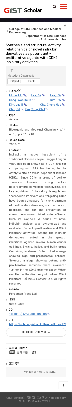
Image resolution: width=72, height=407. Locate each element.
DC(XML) (16, 81)
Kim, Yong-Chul (35, 109)
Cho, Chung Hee (50, 104)
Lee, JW (55, 95)
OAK (23, 10)
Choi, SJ (14, 109)
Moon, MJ (15, 95)
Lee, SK (36, 95)
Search (54, 7)
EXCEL (32, 81)
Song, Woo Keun (20, 100)
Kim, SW (55, 100)
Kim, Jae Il (16, 104)
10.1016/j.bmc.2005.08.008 (28, 314)
